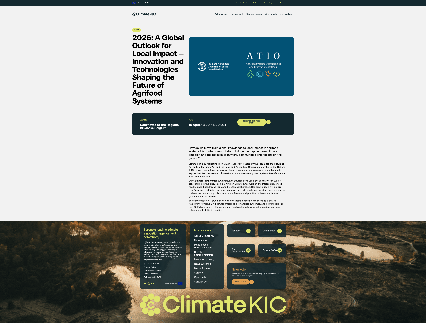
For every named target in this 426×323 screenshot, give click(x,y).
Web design (149, 277)
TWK (159, 277)
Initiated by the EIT (170, 283)
